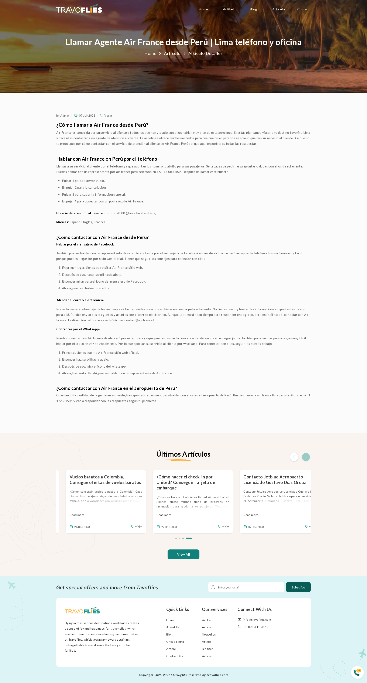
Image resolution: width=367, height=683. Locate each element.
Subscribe (298, 587)
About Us (173, 627)
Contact (303, 9)
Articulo (278, 9)
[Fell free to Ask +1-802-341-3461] (359, 674)
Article (171, 649)
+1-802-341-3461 (255, 627)
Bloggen (208, 649)
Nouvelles (209, 634)
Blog (253, 9)
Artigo (206, 641)
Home (203, 9)
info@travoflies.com (257, 619)
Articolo (207, 656)
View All (183, 554)
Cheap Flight (175, 641)
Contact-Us (174, 656)
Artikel (228, 9)
